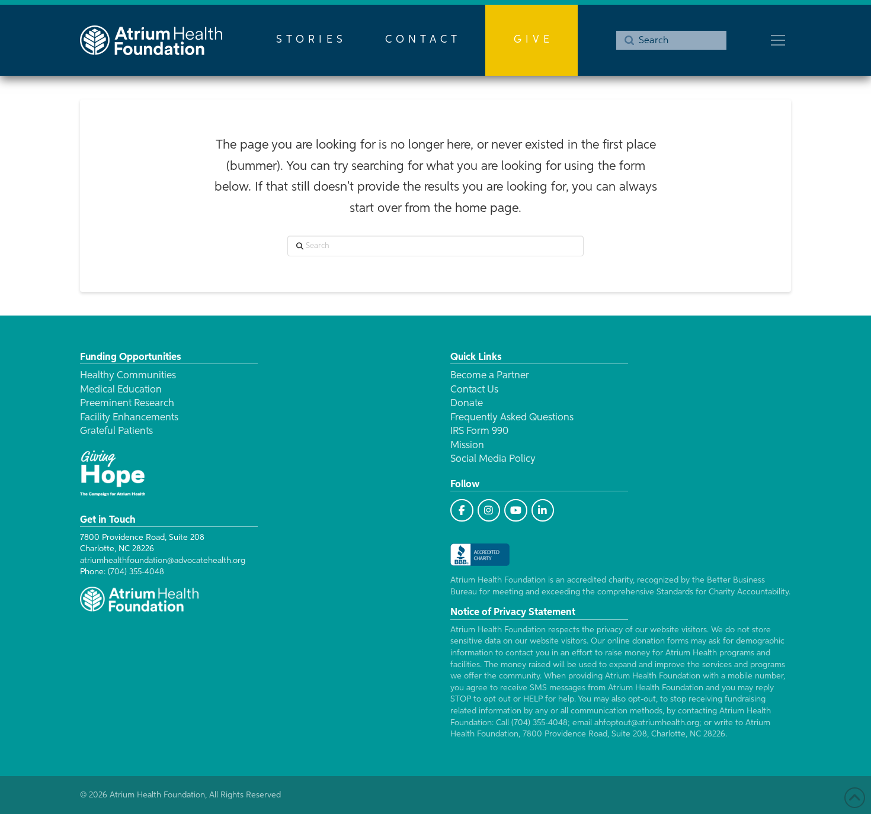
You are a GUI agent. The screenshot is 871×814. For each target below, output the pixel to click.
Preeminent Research (127, 403)
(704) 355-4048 (136, 572)
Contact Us (474, 390)
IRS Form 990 (479, 431)
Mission (467, 445)
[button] (778, 40)
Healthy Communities (128, 376)
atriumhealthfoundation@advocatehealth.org (162, 560)
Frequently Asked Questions (512, 418)
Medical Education (121, 390)
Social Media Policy (493, 459)
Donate (466, 403)
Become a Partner (489, 376)
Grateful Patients (116, 431)
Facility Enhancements (129, 418)
